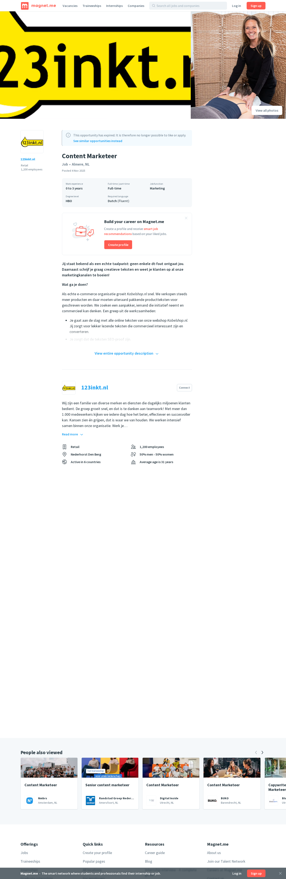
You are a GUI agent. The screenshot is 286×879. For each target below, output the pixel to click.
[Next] (262, 752)
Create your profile (97, 852)
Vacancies (70, 6)
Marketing (157, 188)
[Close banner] (186, 218)
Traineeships (91, 6)
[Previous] (256, 752)
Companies (136, 6)
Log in (236, 6)
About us (214, 852)
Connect (184, 387)
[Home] (38, 5)
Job (65, 164)
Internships (114, 6)
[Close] (280, 873)
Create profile (118, 245)
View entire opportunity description (124, 353)
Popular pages (94, 861)
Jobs (24, 852)
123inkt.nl (28, 159)
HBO (69, 201)
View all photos (267, 110)
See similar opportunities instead (97, 141)
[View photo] (95, 65)
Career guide (155, 852)
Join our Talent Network (226, 861)
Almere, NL (81, 164)
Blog (148, 861)
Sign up (256, 6)
